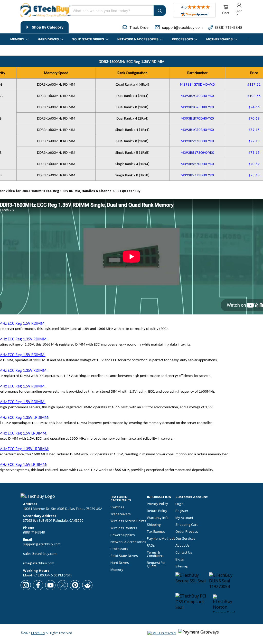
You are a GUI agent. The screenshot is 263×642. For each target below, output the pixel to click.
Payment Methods (161, 538)
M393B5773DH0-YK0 (197, 175)
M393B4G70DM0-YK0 (197, 85)
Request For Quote (156, 564)
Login (179, 503)
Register (181, 510)
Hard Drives (119, 562)
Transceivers (120, 514)
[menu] (67, 27)
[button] (136, 27)
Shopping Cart (186, 524)
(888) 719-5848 (34, 532)
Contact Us (183, 552)
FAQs (151, 545)
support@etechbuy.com (41, 544)
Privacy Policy (157, 503)
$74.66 (254, 107)
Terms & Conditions (155, 554)
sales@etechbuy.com (40, 553)
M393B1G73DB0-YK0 (197, 107)
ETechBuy (38, 633)
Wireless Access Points (128, 521)
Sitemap (181, 566)
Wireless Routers (123, 528)
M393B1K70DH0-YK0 (197, 119)
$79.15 (254, 130)
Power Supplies (122, 535)
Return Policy (157, 510)
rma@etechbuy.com (38, 563)
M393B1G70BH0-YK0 (197, 130)
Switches (117, 507)
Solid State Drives (124, 555)
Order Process (186, 531)
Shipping (154, 524)
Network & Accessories (128, 542)
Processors (119, 548)
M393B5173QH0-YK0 (197, 153)
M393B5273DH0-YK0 (197, 141)
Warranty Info (157, 517)
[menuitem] (44, 27)
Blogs (179, 559)
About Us (182, 545)
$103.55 (254, 96)
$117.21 (254, 85)
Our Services (185, 538)
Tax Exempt (156, 531)
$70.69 (254, 119)
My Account (184, 517)
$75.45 (254, 175)
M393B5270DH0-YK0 (197, 164)
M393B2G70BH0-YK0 (197, 96)
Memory (116, 569)
